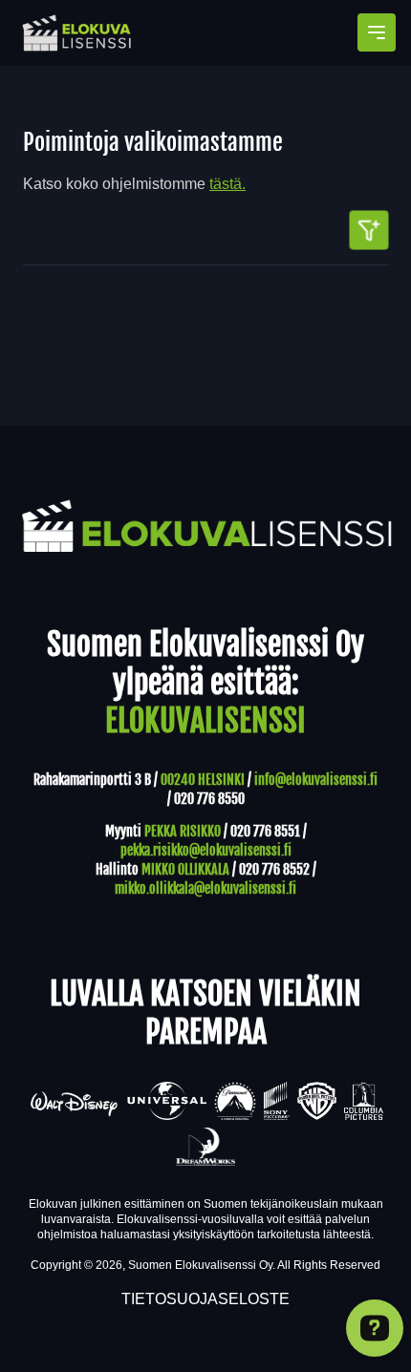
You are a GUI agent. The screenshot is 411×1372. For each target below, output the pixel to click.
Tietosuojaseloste (205, 1299)
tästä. (227, 184)
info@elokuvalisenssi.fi (316, 779)
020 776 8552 (274, 869)
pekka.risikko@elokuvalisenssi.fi (206, 850)
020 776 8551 (265, 831)
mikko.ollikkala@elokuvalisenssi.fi (205, 888)
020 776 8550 (209, 799)
